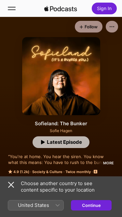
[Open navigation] (12, 8)
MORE (108, 163)
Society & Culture (47, 172)
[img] (61, 8)
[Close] (11, 185)
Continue (91, 205)
